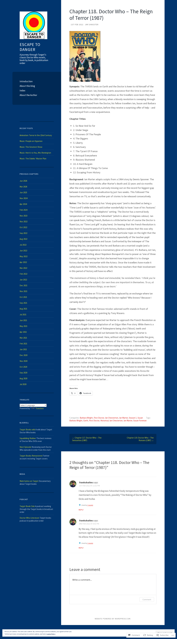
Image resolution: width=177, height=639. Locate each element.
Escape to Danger (30, 47)
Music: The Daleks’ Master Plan (33, 158)
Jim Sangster (91, 24)
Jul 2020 (23, 384)
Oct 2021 (23, 297)
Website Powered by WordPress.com (112, 619)
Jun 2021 (23, 320)
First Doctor (99, 417)
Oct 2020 (23, 367)
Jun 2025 (23, 192)
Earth (85, 420)
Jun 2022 (23, 250)
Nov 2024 (23, 198)
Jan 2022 (23, 279)
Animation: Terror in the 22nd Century (36, 135)
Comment (146, 599)
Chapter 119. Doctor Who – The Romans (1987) (140, 439)
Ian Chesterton (111, 417)
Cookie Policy (50, 634)
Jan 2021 (23, 349)
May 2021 (23, 326)
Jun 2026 (23, 181)
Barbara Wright (86, 417)
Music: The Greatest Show (31, 147)
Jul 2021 (23, 314)
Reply (81, 510)
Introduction (26, 81)
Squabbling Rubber (28, 438)
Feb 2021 (23, 343)
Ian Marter (123, 417)
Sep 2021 (23, 303)
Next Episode (25, 447)
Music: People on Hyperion (31, 141)
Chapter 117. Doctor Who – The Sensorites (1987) (86, 439)
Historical (104, 420)
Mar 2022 (23, 268)
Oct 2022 (23, 227)
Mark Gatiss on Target (29, 481)
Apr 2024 (23, 204)
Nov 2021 (23, 291)
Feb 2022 (23, 274)
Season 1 (133, 417)
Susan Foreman (140, 420)
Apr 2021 (23, 332)
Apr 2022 (23, 262)
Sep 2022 (23, 233)
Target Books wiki (27, 429)
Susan (140, 417)
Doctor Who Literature (29, 518)
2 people (90, 505)
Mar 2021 (23, 337)
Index (22, 90)
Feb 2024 (23, 210)
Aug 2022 (23, 239)
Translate (40, 408)
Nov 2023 (23, 215)
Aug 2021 (23, 308)
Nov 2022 (23, 221)
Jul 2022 (23, 244)
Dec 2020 (23, 355)
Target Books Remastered (31, 455)
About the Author (28, 95)
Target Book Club (27, 506)
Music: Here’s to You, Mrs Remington (35, 152)
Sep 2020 (23, 372)
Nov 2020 (23, 361)
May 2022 (23, 256)
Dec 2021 (23, 285)
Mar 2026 (23, 186)
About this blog (27, 85)
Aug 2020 (23, 378)
